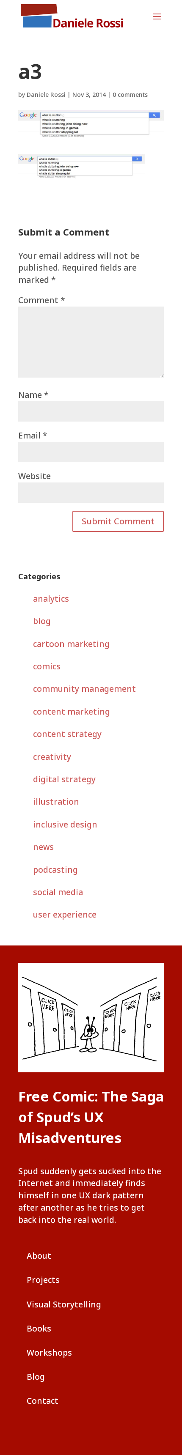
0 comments (130, 94)
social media (58, 892)
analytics (51, 598)
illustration (56, 801)
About (39, 1255)
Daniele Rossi (46, 94)
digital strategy (64, 779)
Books (39, 1328)
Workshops (49, 1352)
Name (33, 394)
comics (47, 666)
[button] (157, 22)
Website (34, 476)
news (43, 846)
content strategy (67, 734)
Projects (43, 1279)
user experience (65, 914)
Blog (36, 1376)
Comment (41, 300)
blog (42, 621)
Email (32, 435)
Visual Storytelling (64, 1304)
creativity (52, 756)
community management (84, 688)
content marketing (71, 711)
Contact (42, 1400)
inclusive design (65, 824)
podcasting (55, 869)
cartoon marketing (71, 643)
